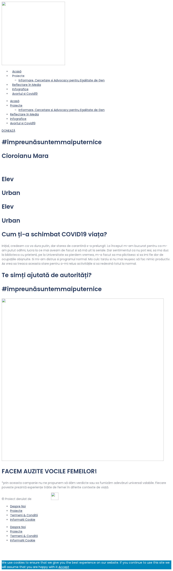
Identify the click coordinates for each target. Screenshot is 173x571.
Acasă (14, 101)
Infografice (18, 119)
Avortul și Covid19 (25, 94)
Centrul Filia (40, 499)
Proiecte (16, 105)
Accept (63, 567)
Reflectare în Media (24, 114)
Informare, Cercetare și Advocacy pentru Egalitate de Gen (62, 80)
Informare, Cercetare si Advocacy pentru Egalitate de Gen (62, 110)
